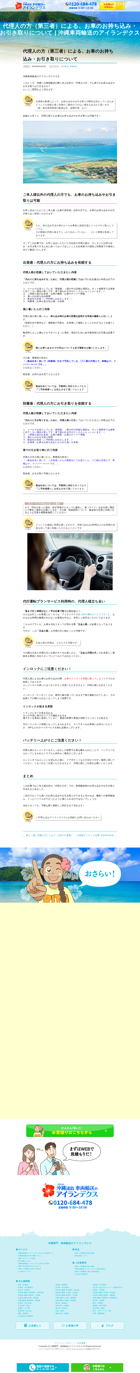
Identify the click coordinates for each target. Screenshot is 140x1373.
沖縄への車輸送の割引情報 (84, 1253)
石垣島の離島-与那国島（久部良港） (31, 1292)
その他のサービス (24, 1271)
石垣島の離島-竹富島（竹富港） (104, 1292)
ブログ (110, 1325)
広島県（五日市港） (25, 1303)
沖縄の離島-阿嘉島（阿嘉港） (66, 1300)
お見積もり (34, 1325)
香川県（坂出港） (62, 1308)
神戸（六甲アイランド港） (102, 1311)
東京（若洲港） (24, 1285)
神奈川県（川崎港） (62, 1305)
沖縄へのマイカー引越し (27, 1258)
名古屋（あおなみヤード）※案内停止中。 (108, 1287)
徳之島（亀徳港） (62, 1303)
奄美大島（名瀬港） (62, 1313)
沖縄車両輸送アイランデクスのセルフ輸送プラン (36, 1253)
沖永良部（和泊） (24, 1305)
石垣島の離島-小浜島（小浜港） (67, 1292)
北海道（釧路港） (62, 1285)
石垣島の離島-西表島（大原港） (67, 1295)
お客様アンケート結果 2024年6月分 (97, 835)
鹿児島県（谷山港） (25, 1311)
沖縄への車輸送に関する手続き (29, 1269)
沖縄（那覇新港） (99, 1313)
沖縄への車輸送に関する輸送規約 (87, 1271)
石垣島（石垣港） (99, 1290)
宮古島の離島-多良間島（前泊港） (68, 1290)
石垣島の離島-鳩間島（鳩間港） (104, 1295)
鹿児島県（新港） (99, 1308)
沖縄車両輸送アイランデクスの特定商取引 (90, 1269)
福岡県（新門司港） (100, 1305)
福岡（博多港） (24, 1313)
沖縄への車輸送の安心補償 (84, 1266)
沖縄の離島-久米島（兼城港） (66, 1298)
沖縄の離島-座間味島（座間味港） (105, 1298)
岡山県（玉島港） (99, 1300)
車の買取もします (24, 1261)
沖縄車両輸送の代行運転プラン (29, 1256)
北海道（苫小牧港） (100, 1285)
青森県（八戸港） (24, 1308)
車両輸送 (73, 66)
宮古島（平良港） (24, 1290)
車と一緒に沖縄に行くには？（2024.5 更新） (48, 835)
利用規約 (88, 1349)
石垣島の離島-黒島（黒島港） (29, 1298)
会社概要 (81, 1343)
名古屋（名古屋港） (62, 1287)
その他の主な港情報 (25, 1316)
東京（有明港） (98, 1303)
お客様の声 (72, 1325)
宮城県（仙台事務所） (26, 1287)
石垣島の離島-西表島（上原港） (30, 1295)
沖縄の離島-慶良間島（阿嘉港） (30, 1300)
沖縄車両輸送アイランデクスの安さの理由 (33, 1263)
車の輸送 (65, 66)
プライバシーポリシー (64, 1343)
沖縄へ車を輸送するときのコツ (29, 1266)
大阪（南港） (60, 1311)
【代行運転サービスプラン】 (95, 614)
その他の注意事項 (81, 1274)
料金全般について (81, 1256)
